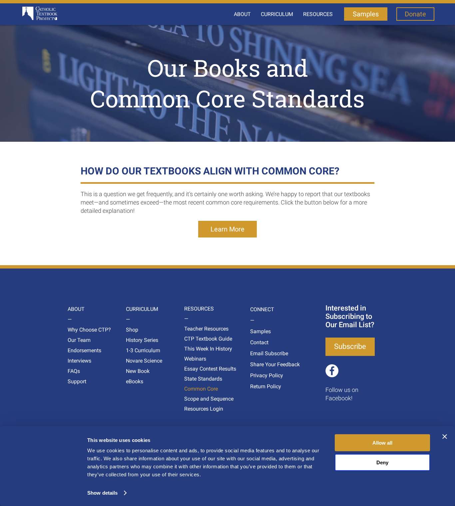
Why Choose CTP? (80, 330)
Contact (259, 342)
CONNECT (262, 309)
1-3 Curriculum (138, 350)
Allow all (382, 443)
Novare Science (138, 361)
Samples (260, 331)
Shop (132, 330)
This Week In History (196, 349)
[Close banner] (444, 436)
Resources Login (196, 409)
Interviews (79, 361)
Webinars (195, 359)
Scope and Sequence (196, 399)
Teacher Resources (196, 329)
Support (77, 381)
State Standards (196, 379)
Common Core (196, 389)
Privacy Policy (262, 375)
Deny (382, 462)
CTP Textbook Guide (196, 339)
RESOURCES (196, 309)
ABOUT (76, 309)
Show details (102, 493)
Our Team (79, 340)
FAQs (74, 371)
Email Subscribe (262, 353)
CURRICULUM (138, 309)
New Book (138, 371)
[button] (242, 14)
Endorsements (80, 350)
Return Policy (262, 386)
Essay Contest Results (196, 369)
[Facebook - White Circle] (331, 370)
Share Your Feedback (262, 364)
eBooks (134, 381)
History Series (138, 340)
